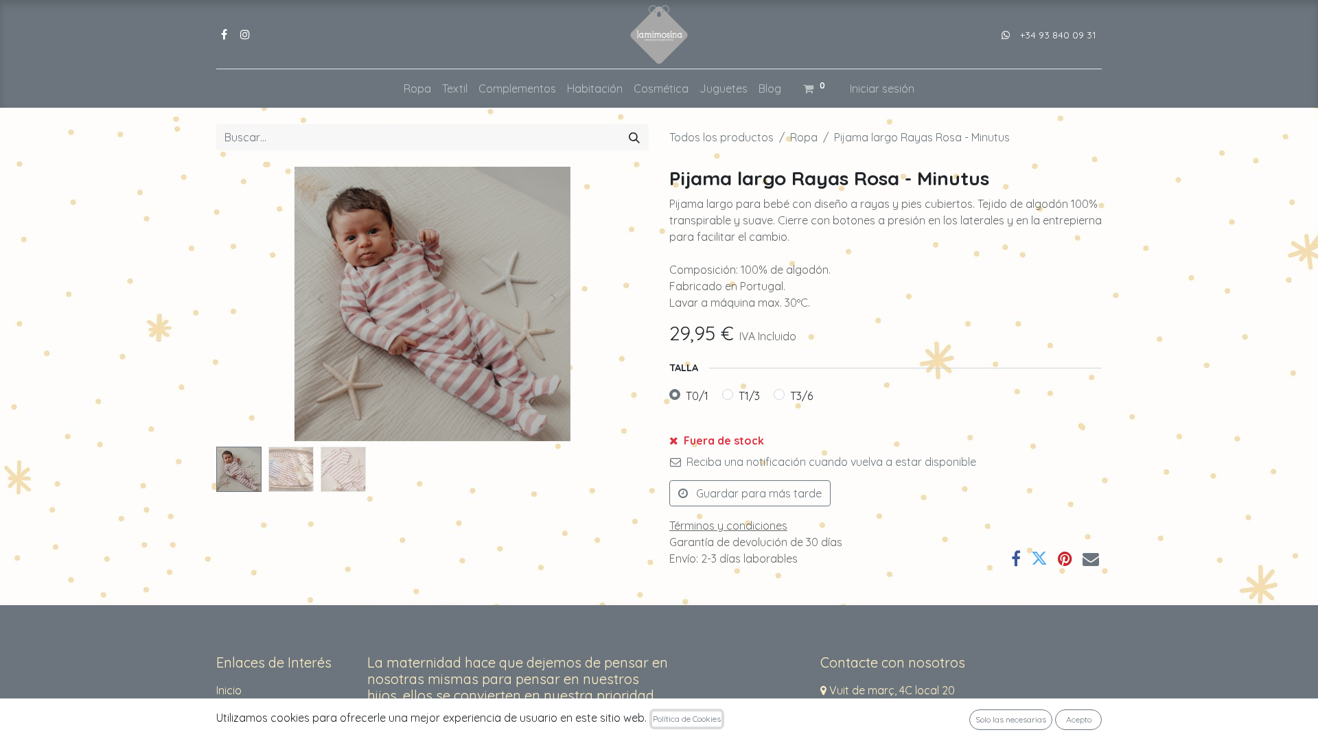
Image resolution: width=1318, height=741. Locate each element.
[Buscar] (634, 137)
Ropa (804, 137)
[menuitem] (417, 88)
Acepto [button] (1078, 719)
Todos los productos (721, 137)
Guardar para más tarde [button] (757, 493)
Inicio (229, 690)
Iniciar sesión (882, 88)
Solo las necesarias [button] (1010, 719)
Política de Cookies (687, 719)
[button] (248, 304)
